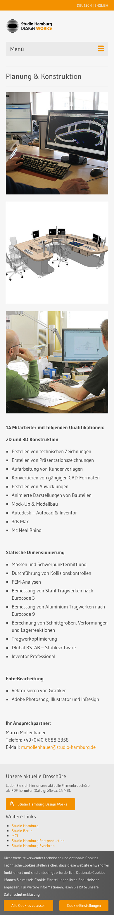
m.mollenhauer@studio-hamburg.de (58, 747)
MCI (15, 835)
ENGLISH (101, 5)
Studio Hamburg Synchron (33, 845)
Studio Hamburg (25, 825)
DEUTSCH (84, 5)
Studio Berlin (22, 830)
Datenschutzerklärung (22, 894)
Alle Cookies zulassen (28, 905)
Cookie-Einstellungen (84, 905)
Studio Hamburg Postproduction (38, 840)
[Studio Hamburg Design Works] (29, 26)
